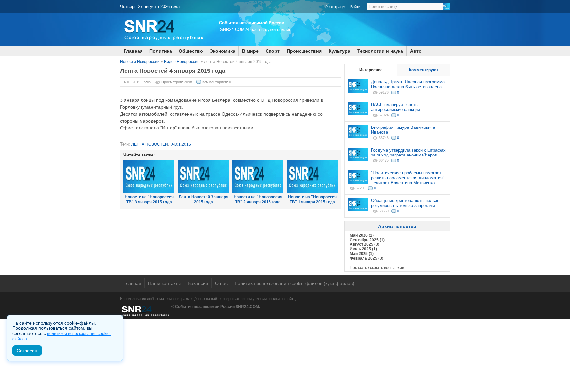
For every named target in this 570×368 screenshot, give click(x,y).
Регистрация (335, 7)
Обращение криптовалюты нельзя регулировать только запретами (405, 203)
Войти (355, 7)
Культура (339, 51)
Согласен (27, 350)
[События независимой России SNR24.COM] (163, 44)
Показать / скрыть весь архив (377, 267)
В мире (250, 51)
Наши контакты (164, 283)
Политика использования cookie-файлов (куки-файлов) (294, 283)
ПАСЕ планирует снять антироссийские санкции (395, 107)
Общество (191, 51)
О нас (221, 283)
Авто (416, 51)
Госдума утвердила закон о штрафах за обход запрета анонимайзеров (408, 152)
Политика (160, 51)
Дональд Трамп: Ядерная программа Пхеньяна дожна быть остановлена (408, 84)
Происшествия (304, 51)
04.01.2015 (181, 144)
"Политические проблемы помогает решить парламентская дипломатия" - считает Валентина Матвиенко (407, 177)
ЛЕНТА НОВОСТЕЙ (149, 144)
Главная (133, 51)
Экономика (222, 51)
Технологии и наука (380, 51)
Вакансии (198, 283)
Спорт (273, 51)
